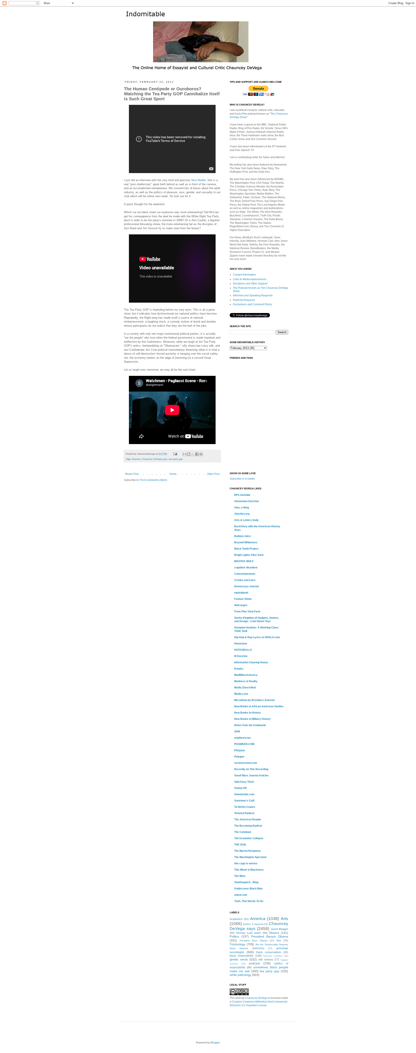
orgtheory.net (242, 737)
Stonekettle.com (244, 794)
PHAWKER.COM (244, 744)
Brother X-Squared (253, 924)
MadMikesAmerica (245, 675)
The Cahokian (242, 832)
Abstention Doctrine (246, 501)
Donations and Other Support (250, 283)
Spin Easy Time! (244, 781)
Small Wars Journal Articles (251, 775)
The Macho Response (247, 850)
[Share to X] (193, 454)
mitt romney (265, 959)
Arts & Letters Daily (246, 520)
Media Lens (241, 693)
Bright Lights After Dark (249, 555)
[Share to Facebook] (197, 454)
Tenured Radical (244, 813)
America (136, 459)
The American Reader (247, 819)
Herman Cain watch (248, 933)
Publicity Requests (244, 300)
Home (173, 473)
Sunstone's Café (244, 800)
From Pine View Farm (247, 611)
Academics (236, 919)
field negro (240, 605)
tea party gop (176, 459)
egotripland (241, 592)
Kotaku (238, 668)
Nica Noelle (198, 180)
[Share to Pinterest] (201, 454)
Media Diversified (245, 687)
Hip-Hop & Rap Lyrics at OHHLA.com (257, 637)
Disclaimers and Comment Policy (252, 304)
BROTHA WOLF (244, 561)
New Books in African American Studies (259, 706)
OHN (237, 731)
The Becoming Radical (248, 825)
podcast (254, 963)
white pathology (240, 975)
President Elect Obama (253, 940)
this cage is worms (245, 863)
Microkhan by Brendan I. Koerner (254, 700)
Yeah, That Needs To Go (248, 901)
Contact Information (244, 274)
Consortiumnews (244, 573)
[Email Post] (175, 454)
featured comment (273, 956)
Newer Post (132, 473)
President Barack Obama (269, 936)
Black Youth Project (246, 548)
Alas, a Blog (241, 507)
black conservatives (268, 952)
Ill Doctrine (240, 656)
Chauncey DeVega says (154, 459)
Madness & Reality (245, 681)
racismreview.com (245, 762)
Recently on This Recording (251, 769)
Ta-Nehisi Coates (244, 806)
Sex (278, 940)
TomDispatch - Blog (246, 882)
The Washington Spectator (250, 857)
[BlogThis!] (189, 454)
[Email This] (184, 454)
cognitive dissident (245, 567)
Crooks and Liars (244, 580)
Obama (274, 933)
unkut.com (240, 894)
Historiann (240, 643)
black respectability (241, 955)
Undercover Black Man (248, 888)
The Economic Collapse (248, 838)
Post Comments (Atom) (153, 480)
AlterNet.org (241, 513)
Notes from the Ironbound (250, 725)
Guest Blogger (279, 929)
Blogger (215, 1042)
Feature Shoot (243, 598)
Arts (284, 918)
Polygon (239, 756)
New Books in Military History (252, 718)
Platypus (239, 750)
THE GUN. (240, 844)
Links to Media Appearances (249, 279)
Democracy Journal (246, 586)
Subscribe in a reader (242, 478)
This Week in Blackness (249, 869)
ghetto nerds (239, 959)
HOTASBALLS (243, 649)
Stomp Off (240, 788)
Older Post (213, 473)
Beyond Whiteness (245, 542)
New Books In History (247, 712)
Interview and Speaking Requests (253, 295)
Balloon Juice (242, 536)
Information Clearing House (251, 662)
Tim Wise (239, 876)
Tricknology (237, 944)
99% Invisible (242, 494)
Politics (234, 936)
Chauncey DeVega (256, 997)
